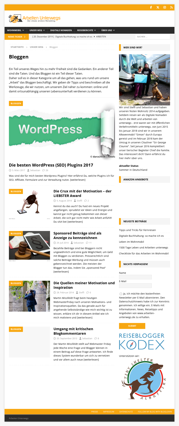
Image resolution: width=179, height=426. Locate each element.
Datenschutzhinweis (131, 301)
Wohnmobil (14, 30)
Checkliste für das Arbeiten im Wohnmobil (144, 253)
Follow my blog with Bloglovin (155, 411)
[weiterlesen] (77, 179)
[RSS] (171, 7)
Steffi (79, 200)
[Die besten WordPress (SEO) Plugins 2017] (62, 130)
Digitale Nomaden (61, 30)
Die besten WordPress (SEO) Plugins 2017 (51, 165)
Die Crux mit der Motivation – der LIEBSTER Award (82, 193)
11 (90, 242)
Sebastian (35, 170)
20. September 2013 (67, 338)
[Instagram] (165, 7)
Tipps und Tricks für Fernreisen (137, 230)
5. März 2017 (18, 170)
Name (122, 272)
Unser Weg (36, 30)
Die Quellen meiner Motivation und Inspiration (84, 285)
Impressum (108, 411)
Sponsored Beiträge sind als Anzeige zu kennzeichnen (77, 235)
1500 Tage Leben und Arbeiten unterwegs (143, 247)
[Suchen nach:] (152, 36)
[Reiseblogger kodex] (141, 347)
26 (47, 170)
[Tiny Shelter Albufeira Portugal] (143, 398)
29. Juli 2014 (63, 242)
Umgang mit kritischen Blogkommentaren (73, 331)
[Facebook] (151, 7)
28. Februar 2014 (65, 292)
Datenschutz (126, 411)
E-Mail (122, 281)
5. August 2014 (64, 200)
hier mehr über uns (130, 158)
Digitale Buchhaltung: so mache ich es (141, 235)
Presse (94, 411)
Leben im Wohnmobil (131, 241)
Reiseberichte (85, 30)
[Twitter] (158, 7)
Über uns (106, 30)
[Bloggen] (29, 204)
